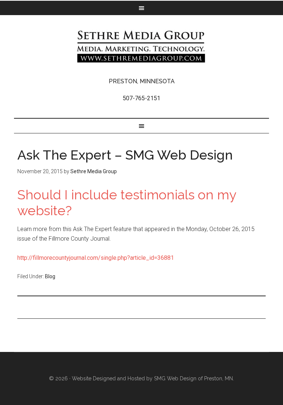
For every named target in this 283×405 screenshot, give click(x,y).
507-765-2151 (141, 98)
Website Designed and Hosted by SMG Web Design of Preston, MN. (153, 378)
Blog (50, 276)
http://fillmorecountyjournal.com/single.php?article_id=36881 (95, 257)
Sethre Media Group (141, 46)
